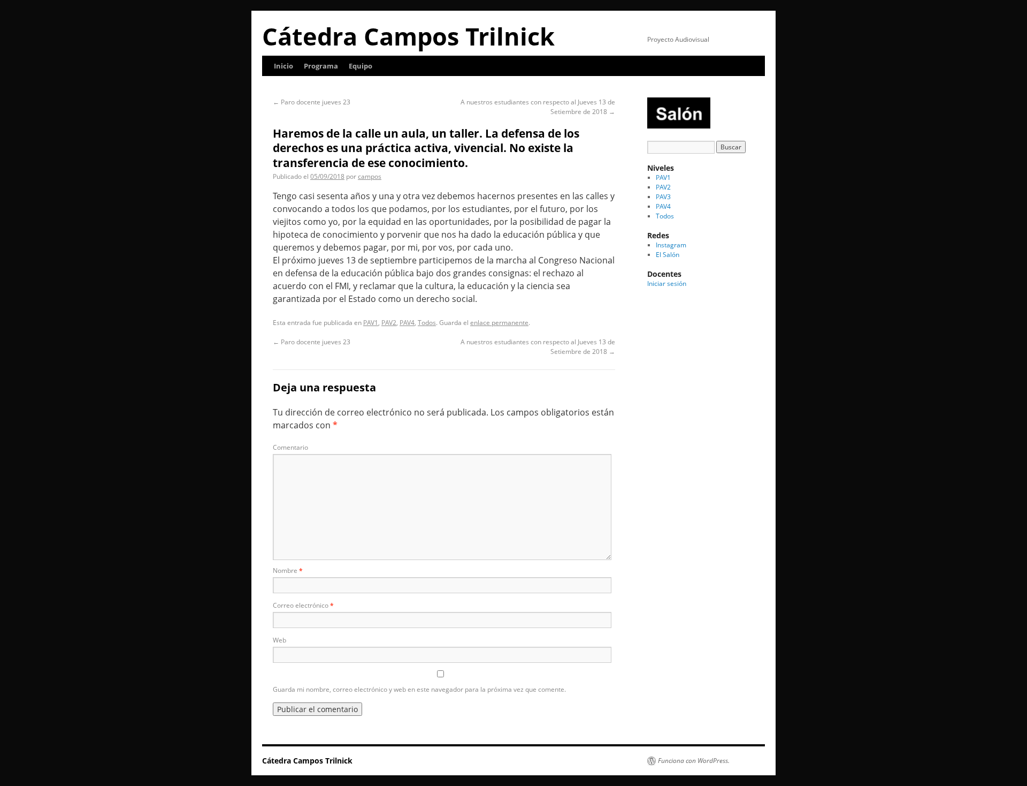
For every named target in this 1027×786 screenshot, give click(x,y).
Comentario (290, 447)
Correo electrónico (303, 605)
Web (279, 640)
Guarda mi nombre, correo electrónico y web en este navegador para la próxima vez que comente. (419, 689)
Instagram (671, 245)
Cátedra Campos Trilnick (408, 36)
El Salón (667, 254)
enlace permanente (499, 322)
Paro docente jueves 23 (311, 102)
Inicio (283, 66)
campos (369, 176)
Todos (427, 322)
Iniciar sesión (666, 283)
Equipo (360, 66)
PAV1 (370, 322)
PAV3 (663, 196)
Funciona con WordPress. (694, 761)
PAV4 (407, 322)
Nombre (288, 570)
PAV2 (388, 322)
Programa (321, 66)
